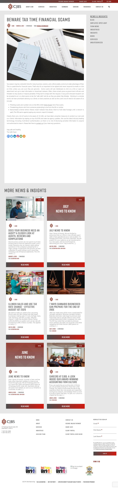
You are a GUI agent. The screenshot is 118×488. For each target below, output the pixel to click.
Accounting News (15, 258)
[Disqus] (45, 158)
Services (41, 7)
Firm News (63, 248)
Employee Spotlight (98, 23)
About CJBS (29, 7)
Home (37, 420)
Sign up (105, 453)
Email (95, 423)
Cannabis (65, 7)
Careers (76, 7)
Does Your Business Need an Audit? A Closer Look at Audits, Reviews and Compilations (23, 234)
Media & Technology (42, 26)
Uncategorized (96, 42)
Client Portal (96, 1)
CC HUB (109, 1)
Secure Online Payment (66, 1)
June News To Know (19, 376)
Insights (94, 33)
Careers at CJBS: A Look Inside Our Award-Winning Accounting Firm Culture (63, 379)
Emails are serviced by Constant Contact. (104, 449)
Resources (87, 7)
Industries (53, 7)
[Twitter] (11, 136)
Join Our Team (40, 434)
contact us (39, 123)
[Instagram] (17, 136)
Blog (92, 20)
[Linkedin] (14, 136)
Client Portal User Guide (74, 434)
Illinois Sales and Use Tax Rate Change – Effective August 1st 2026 (22, 306)
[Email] (21, 136)
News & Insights (99, 16)
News (92, 36)
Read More (25, 264)
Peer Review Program (89, 482)
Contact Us (99, 7)
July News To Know (59, 230)
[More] (24, 136)
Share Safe (83, 1)
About (38, 423)
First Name (97, 430)
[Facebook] (8, 136)
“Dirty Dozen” (48, 105)
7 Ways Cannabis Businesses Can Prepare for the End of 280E (64, 306)
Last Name (97, 436)
